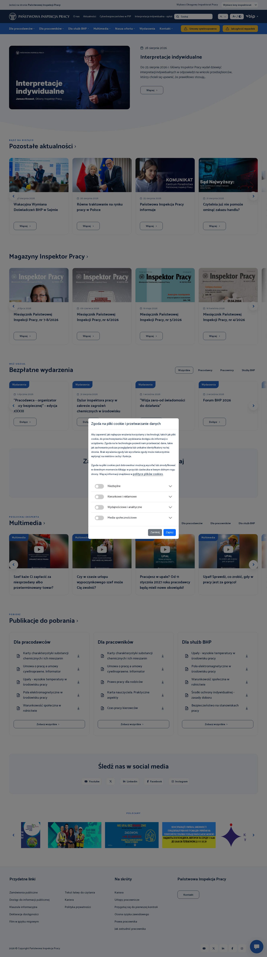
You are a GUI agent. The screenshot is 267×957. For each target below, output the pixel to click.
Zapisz (169, 532)
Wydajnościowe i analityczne (125, 507)
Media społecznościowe (122, 517)
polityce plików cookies (148, 474)
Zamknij (155, 532)
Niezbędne (114, 486)
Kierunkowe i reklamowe (122, 496)
